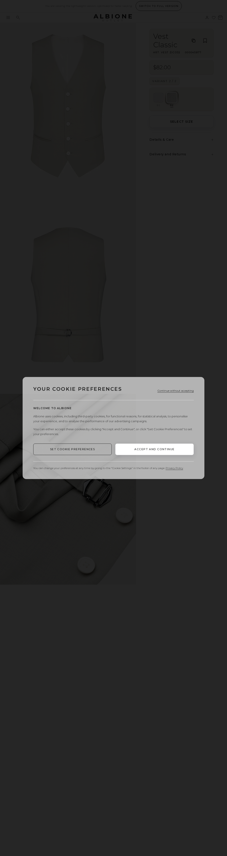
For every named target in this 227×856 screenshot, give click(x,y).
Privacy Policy (174, 468)
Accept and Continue (154, 449)
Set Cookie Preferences (72, 449)
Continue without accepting (175, 390)
